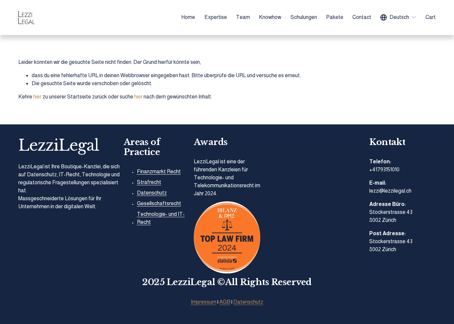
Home (188, 17)
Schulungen (303, 17)
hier (37, 96)
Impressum (203, 302)
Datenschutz (248, 302)
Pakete (334, 17)
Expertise (215, 17)
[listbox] (398, 17)
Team (243, 17)
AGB (224, 302)
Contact (361, 17)
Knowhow (270, 17)
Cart (430, 17)
